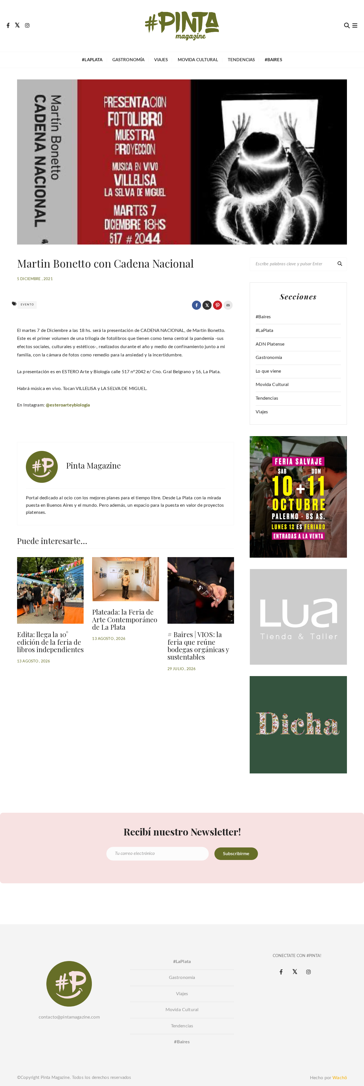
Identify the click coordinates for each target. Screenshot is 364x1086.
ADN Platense (270, 344)
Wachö (339, 1077)
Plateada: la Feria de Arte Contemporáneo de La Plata (124, 619)
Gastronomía (128, 60)
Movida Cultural (198, 60)
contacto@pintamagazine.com (69, 1017)
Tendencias (241, 60)
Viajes (161, 60)
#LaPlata (264, 330)
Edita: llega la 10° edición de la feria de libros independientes (50, 642)
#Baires (263, 317)
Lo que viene (268, 371)
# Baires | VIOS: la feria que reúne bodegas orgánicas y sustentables (198, 645)
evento (27, 304)
